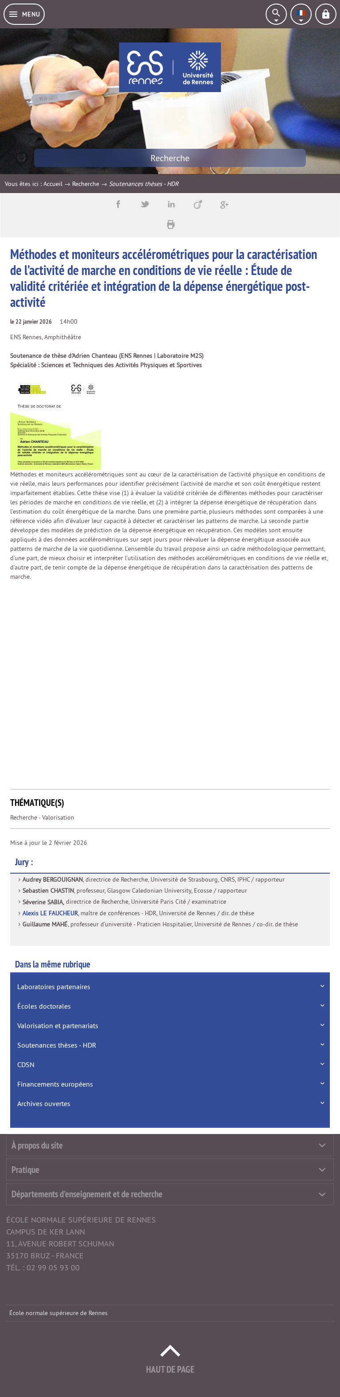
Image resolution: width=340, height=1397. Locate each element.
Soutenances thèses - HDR (57, 1045)
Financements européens (55, 1084)
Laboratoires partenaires (53, 986)
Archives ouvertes (43, 1103)
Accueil (52, 184)
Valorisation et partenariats (57, 1025)
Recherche (85, 184)
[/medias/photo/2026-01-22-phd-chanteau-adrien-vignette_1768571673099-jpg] (55, 424)
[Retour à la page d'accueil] (170, 67)
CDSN (26, 1064)
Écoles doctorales (44, 1006)
